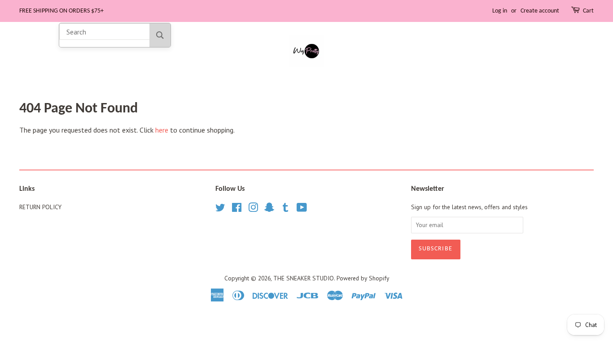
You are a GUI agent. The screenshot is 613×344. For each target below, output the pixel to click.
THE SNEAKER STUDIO (303, 278)
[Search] (160, 35)
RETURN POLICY (40, 207)
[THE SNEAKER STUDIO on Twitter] (220, 209)
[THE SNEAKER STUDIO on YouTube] (302, 209)
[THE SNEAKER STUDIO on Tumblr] (285, 209)
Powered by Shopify (363, 278)
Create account (540, 11)
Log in (499, 11)
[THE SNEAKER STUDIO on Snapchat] (269, 209)
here (161, 129)
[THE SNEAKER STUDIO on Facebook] (237, 209)
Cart (588, 11)
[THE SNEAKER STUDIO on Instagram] (253, 209)
